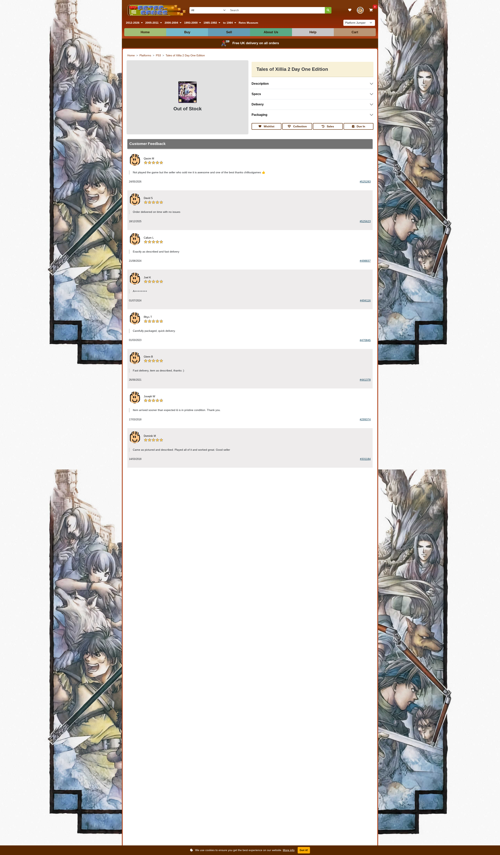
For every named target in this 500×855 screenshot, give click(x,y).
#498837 (365, 260)
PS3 (158, 55)
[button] (134, 23)
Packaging (259, 114)
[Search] (328, 10)
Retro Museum (248, 22)
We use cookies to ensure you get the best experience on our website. (244, 850)
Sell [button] (229, 32)
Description (260, 83)
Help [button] (312, 32)
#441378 (365, 379)
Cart (355, 32)
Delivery (258, 104)
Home (145, 32)
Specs (256, 94)
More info (289, 850)
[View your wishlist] (350, 10)
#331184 (365, 458)
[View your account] (360, 10)
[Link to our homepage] (156, 10)
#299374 (365, 419)
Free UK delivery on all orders (255, 43)
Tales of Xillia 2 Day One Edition (185, 55)
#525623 (365, 221)
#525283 (365, 181)
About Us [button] (271, 32)
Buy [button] (187, 32)
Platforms (145, 55)
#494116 (365, 300)
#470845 (365, 340)
